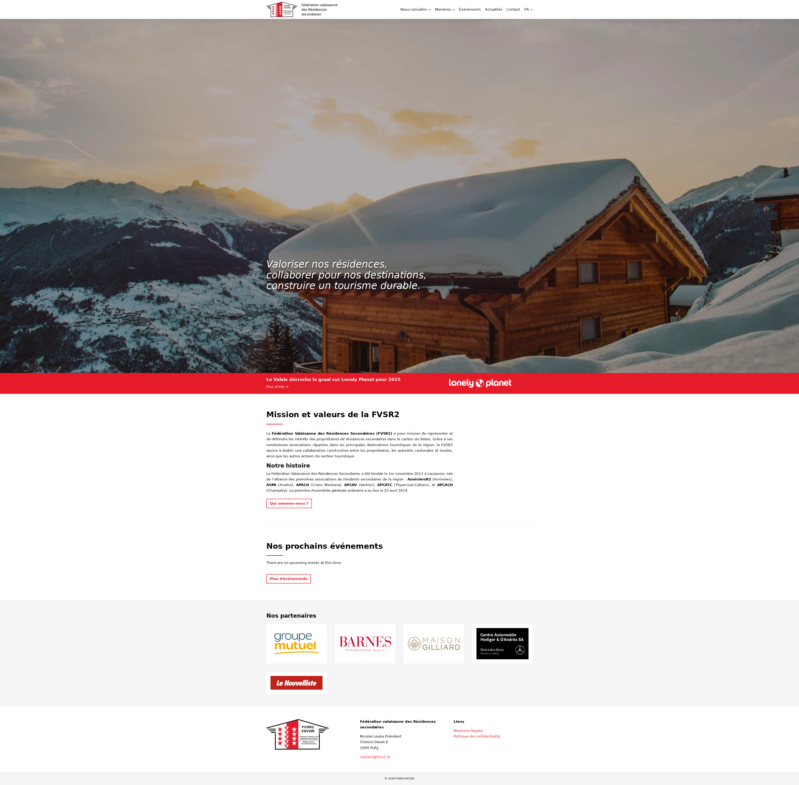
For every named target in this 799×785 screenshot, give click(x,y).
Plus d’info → (277, 387)
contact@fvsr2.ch (375, 757)
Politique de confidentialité (477, 736)
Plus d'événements (288, 579)
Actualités (493, 9)
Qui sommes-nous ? (289, 503)
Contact (513, 9)
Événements (470, 9)
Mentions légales (468, 731)
